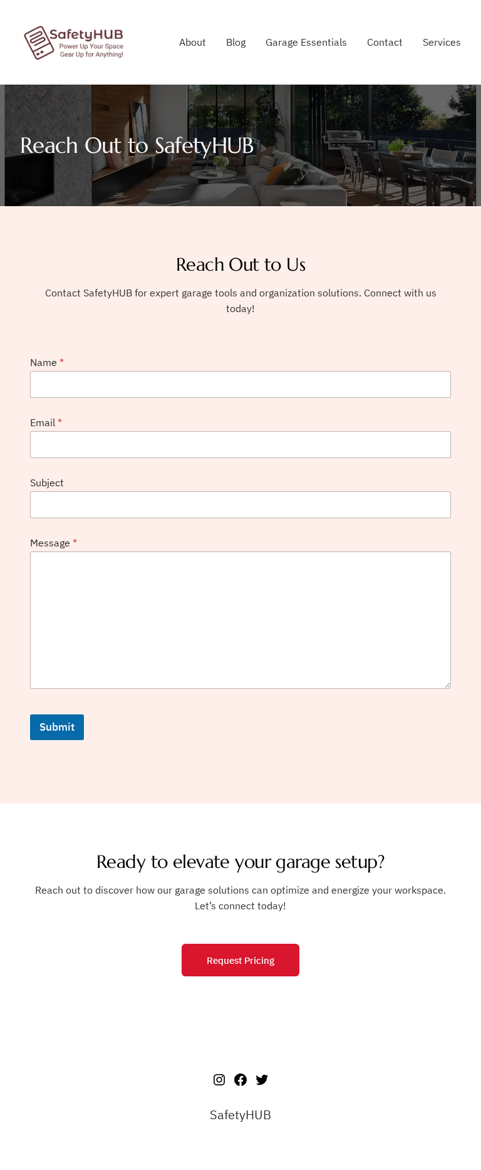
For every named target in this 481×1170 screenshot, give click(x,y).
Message (53, 543)
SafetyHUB (240, 1114)
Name (47, 362)
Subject (47, 483)
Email (46, 423)
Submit (57, 727)
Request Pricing (240, 960)
